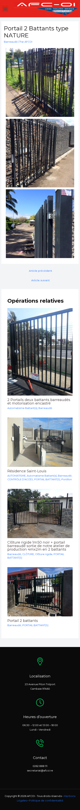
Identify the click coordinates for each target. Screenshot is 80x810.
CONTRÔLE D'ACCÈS (20, 479)
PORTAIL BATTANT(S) (47, 479)
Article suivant (40, 280)
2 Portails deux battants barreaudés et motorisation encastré (38, 401)
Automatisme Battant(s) (22, 408)
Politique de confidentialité (46, 800)
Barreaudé (11, 41)
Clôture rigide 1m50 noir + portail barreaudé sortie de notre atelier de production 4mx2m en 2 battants (38, 546)
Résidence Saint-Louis (26, 471)
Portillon (66, 479)
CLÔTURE (28, 554)
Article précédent (40, 270)
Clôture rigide (43, 554)
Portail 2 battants (22, 620)
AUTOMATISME (16, 475)
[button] (5, 8)
